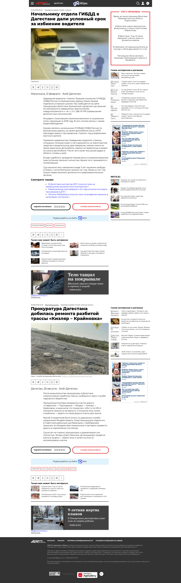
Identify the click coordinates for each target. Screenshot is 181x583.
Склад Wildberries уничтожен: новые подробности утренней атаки (134, 213)
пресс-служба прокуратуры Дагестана (77, 376)
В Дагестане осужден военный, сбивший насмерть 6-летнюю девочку (53, 261)
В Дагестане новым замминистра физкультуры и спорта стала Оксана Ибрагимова (130, 28)
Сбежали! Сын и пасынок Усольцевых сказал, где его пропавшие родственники (135, 116)
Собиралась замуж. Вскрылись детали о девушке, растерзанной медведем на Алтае (134, 100)
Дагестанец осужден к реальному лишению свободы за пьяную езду (93, 244)
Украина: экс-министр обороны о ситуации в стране (133, 181)
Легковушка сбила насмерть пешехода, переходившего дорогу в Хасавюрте (130, 58)
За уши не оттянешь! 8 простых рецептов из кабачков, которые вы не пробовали (135, 321)
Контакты (51, 540)
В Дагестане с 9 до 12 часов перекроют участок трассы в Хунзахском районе (130, 38)
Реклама (61, 540)
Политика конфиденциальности (80, 540)
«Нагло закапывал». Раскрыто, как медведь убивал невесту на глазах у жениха (135, 313)
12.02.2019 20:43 (36, 10)
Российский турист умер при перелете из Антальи (132, 197)
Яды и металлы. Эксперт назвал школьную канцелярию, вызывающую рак (133, 75)
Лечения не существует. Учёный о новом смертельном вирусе (134, 344)
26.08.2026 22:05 (37, 305)
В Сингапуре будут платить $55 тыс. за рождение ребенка (134, 205)
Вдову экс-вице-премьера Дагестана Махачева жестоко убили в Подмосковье (130, 18)
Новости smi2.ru (39, 295)
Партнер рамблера (68, 574)
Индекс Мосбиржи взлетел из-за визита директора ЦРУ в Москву (133, 189)
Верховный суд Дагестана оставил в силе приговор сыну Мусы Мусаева (53, 245)
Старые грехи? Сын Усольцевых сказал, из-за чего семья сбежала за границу (135, 83)
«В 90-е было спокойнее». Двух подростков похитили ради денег (134, 353)
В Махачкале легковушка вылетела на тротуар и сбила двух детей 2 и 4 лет (130, 48)
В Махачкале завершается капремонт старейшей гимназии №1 (92, 488)
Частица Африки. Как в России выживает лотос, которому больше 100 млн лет (134, 108)
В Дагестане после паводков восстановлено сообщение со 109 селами (93, 496)
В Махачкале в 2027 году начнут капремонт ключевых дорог (53, 495)
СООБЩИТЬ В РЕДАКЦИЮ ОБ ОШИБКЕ (109, 540)
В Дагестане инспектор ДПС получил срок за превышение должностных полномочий (70, 185)
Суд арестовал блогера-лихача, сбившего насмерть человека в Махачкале (92, 253)
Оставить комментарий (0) (90, 206)
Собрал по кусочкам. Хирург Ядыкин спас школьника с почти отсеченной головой (135, 329)
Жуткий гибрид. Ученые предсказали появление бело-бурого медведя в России (135, 337)
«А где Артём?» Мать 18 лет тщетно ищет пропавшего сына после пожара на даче (134, 92)
